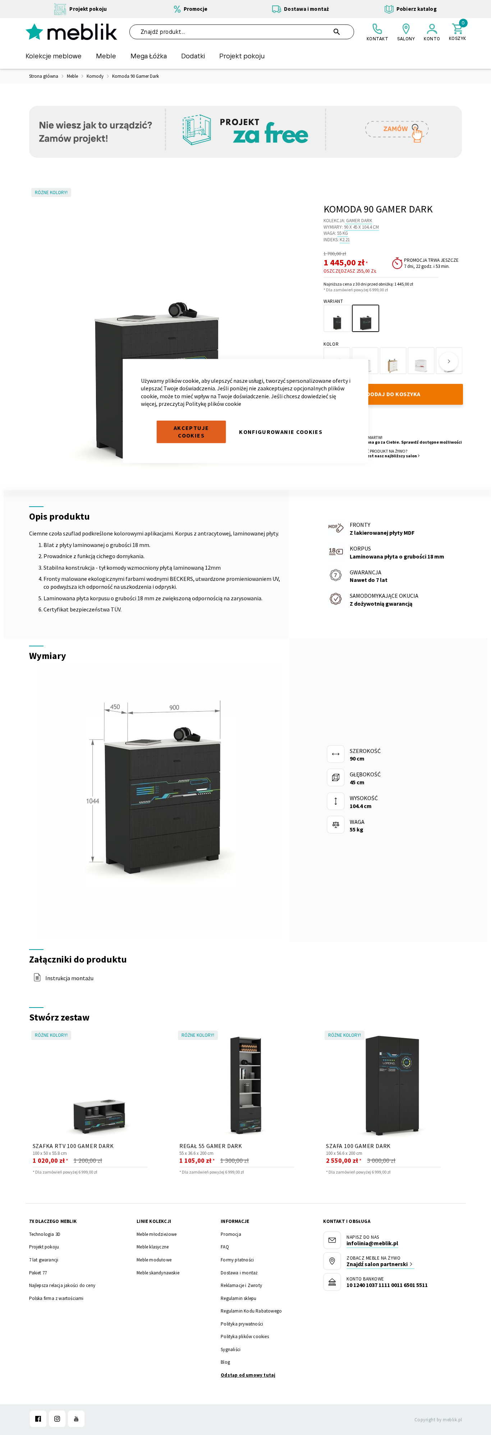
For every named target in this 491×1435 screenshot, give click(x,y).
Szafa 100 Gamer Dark (358, 1145)
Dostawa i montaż (239, 1273)
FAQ (225, 1247)
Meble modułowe (154, 1260)
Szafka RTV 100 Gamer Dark (73, 1145)
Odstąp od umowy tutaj (248, 1375)
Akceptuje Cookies (191, 431)
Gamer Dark (359, 221)
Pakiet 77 (38, 1273)
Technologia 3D (45, 1234)
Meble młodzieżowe (156, 1234)
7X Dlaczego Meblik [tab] (53, 1221)
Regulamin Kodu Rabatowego (251, 1311)
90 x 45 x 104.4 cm (361, 227)
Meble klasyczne (153, 1247)
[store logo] (71, 31)
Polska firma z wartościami (56, 1298)
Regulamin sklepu (238, 1298)
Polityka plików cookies (245, 1336)
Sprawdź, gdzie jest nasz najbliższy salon (375, 455)
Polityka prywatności (242, 1324)
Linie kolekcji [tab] (154, 1221)
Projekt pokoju (44, 1247)
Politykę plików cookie (213, 403)
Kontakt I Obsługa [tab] (346, 1221)
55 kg (342, 233)
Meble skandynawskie (158, 1273)
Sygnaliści (230, 1349)
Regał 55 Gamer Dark (210, 1145)
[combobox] (241, 31)
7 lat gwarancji (44, 1260)
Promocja (231, 1234)
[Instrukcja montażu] (37, 979)
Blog (225, 1362)
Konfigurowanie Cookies (280, 431)
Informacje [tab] (235, 1221)
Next (448, 361)
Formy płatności (237, 1260)
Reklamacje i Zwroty (241, 1285)
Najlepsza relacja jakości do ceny (62, 1285)
